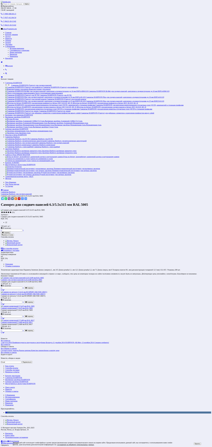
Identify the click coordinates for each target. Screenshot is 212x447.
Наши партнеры (16, 52)
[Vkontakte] (6, 412)
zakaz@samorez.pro (10, 29)
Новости (8, 38)
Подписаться (27, 362)
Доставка (8, 44)
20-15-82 (9, 21)
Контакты (9, 58)
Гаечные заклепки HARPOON (16, 129)
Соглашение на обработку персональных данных (75, 445)
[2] (4, 212)
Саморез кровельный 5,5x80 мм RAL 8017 (17, 322)
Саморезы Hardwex (12, 137)
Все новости (5, 340)
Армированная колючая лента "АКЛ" (19, 176)
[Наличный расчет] (12, 243)
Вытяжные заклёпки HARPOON (17, 117)
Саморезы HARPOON (13, 83)
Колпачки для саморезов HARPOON (19, 115)
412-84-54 (9, 18)
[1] (2, 212)
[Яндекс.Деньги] (12, 241)
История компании (17, 48)
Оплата (8, 42)
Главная (8, 32)
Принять (197, 444)
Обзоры (8, 40)
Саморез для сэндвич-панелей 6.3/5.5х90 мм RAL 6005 (21, 280)
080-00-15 (9, 14)
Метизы (8, 178)
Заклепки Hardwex (12, 149)
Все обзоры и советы (9, 348)
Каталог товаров (11, 34)
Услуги (8, 36)
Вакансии (13, 54)
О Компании (10, 46)
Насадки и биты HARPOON (16, 135)
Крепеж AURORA (12, 163)
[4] (8, 212)
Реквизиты (14, 56)
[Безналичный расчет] (14, 245)
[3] (6, 212)
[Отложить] (2, 290)
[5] (10, 212)
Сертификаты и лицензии (19, 50)
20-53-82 (9, 25)
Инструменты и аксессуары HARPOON (20, 165)
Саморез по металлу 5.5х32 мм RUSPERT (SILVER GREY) (23, 294)
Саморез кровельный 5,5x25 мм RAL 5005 (17, 308)
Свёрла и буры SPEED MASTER (17, 155)
